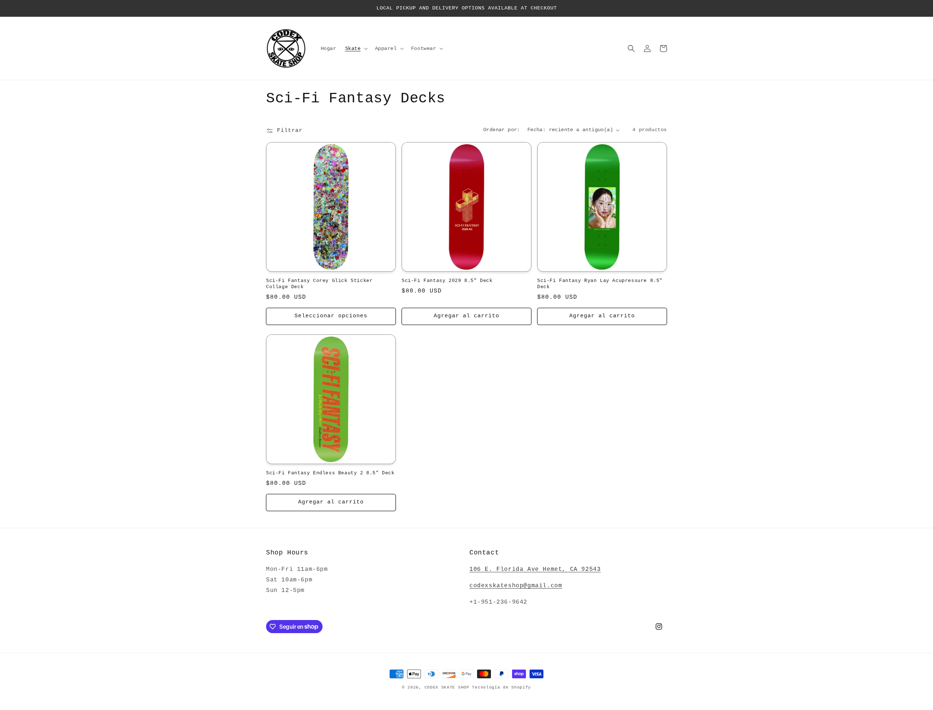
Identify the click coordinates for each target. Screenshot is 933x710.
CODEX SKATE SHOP (447, 687)
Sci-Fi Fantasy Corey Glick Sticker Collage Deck (319, 284)
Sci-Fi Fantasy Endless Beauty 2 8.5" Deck (330, 473)
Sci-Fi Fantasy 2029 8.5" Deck (447, 280)
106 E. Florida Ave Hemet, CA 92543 (535, 569)
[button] (356, 48)
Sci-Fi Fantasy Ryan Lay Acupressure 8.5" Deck (600, 284)
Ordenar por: (501, 130)
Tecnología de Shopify (501, 687)
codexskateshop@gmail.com (515, 585)
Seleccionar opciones (330, 316)
